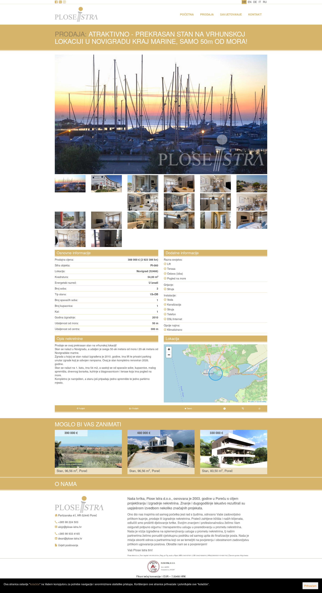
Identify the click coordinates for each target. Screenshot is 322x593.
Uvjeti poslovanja (68, 545)
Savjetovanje (231, 14)
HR (244, 2)
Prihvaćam (310, 586)
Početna (187, 14)
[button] (169, 349)
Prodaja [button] (207, 14)
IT (260, 2)
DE (255, 2)
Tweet (189, 408)
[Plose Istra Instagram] (64, 2)
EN (249, 2)
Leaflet (252, 401)
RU (265, 2)
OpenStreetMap (261, 401)
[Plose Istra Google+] (60, 2)
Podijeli (81, 408)
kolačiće (35, 584)
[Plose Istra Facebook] (56, 2)
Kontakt (255, 14)
